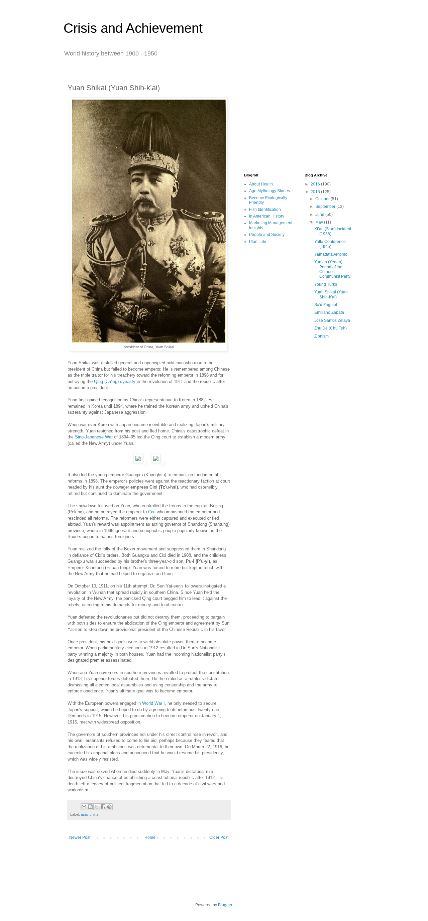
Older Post (218, 837)
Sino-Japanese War (94, 436)
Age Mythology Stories (269, 190)
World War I (153, 703)
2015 (316, 191)
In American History (266, 216)
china (94, 814)
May (319, 222)
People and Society (267, 234)
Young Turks (325, 284)
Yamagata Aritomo (330, 254)
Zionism (321, 336)
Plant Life (257, 241)
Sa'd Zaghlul (325, 304)
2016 (316, 184)
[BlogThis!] (90, 806)
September (325, 206)
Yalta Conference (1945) (330, 244)
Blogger (225, 905)
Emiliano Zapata (329, 312)
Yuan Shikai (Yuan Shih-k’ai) (331, 294)
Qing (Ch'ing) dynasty (114, 381)
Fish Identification (265, 209)
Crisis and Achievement (133, 28)
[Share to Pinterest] (109, 806)
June (320, 214)
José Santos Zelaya (332, 320)
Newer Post (79, 837)
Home (149, 837)
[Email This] (84, 806)
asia (84, 814)
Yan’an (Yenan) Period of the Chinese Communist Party (332, 269)
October (323, 198)
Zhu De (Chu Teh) (330, 328)
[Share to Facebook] (103, 806)
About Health (261, 184)
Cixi (151, 511)
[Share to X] (96, 806)
